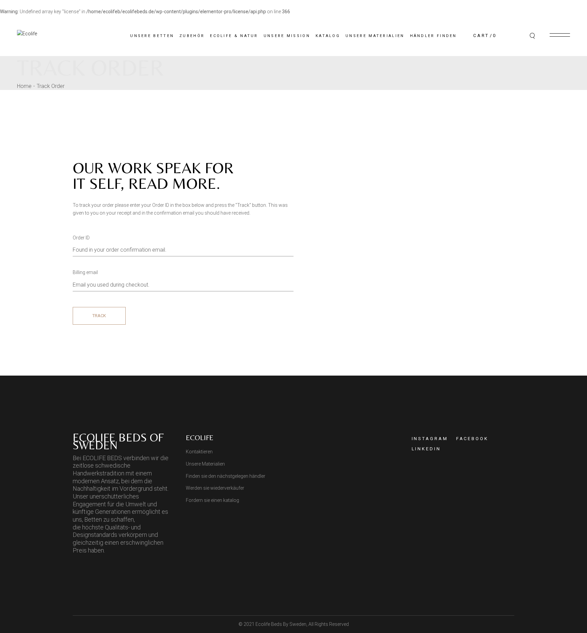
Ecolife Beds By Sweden (280, 624)
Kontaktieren (199, 451)
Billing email (85, 272)
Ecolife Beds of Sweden (118, 441)
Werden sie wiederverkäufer (215, 488)
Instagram (430, 438)
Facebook (472, 438)
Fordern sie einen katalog (212, 500)
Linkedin (426, 448)
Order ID (81, 237)
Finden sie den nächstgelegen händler (225, 476)
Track (99, 315)
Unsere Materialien (205, 464)
